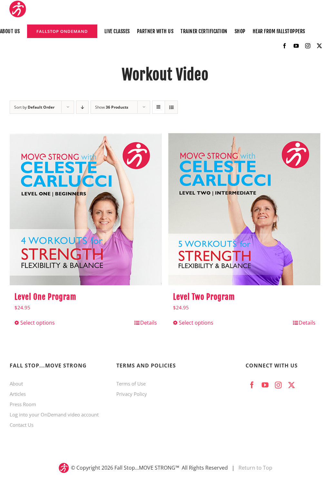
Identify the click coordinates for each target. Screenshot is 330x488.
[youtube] (296, 45)
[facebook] (284, 45)
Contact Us (22, 425)
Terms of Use (131, 383)
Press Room (23, 404)
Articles (18, 394)
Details (148, 322)
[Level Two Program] (244, 209)
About (16, 383)
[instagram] (307, 45)
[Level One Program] (86, 209)
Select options (37, 322)
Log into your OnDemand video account (54, 414)
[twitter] (319, 45)
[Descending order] (82, 107)
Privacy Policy (131, 394)
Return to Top (255, 467)
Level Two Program (204, 297)
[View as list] (171, 107)
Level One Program (45, 297)
